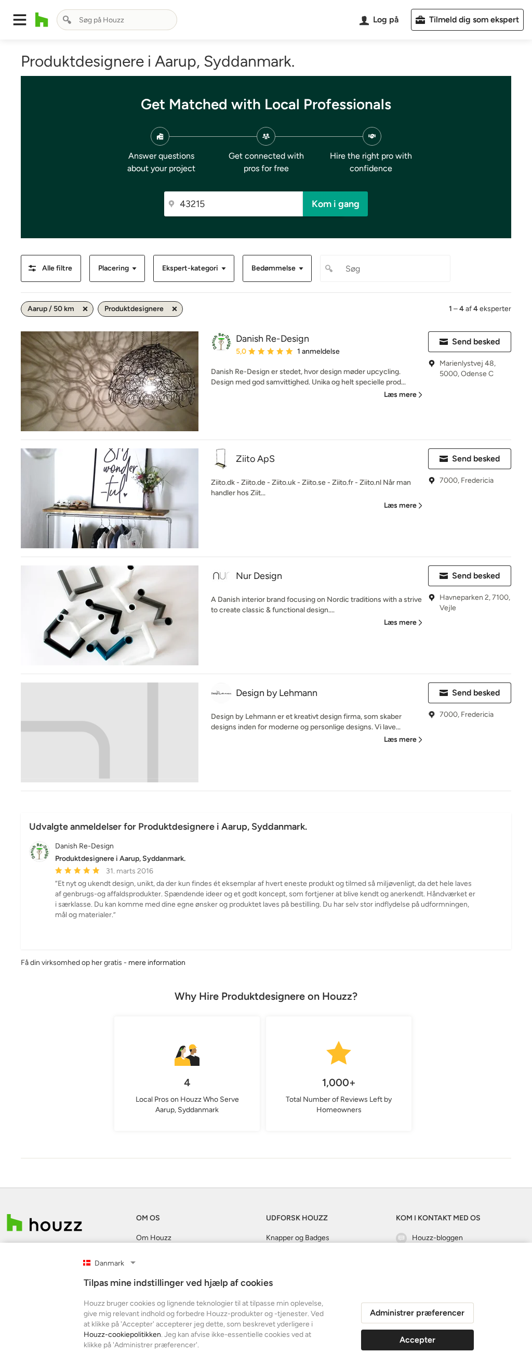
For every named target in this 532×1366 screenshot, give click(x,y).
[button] (19, 19)
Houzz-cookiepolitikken (122, 1334)
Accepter (417, 1340)
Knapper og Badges (297, 1237)
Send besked (476, 341)
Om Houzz (153, 1237)
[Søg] (67, 19)
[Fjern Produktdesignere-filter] (174, 309)
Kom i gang (336, 204)
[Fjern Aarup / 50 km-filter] (85, 309)
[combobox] (117, 19)
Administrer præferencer (417, 1313)
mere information (156, 962)
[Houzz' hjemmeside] (41, 19)
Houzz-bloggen (437, 1237)
